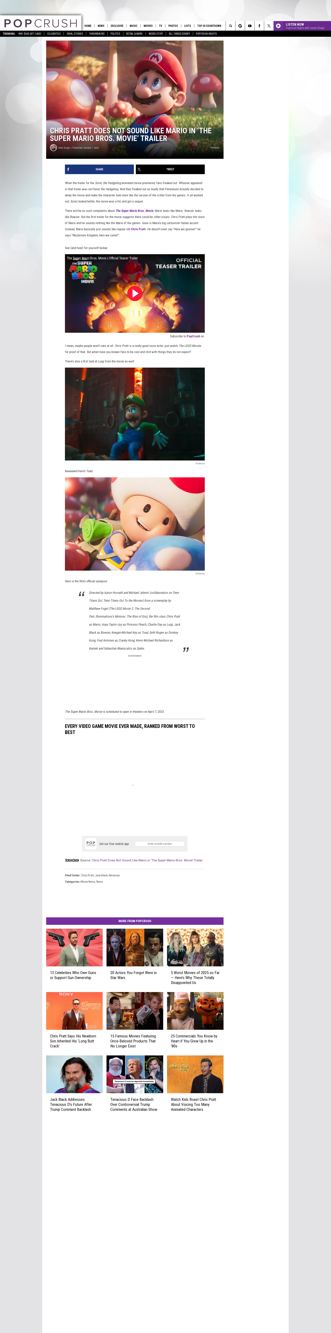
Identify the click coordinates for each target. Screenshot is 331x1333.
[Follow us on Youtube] (249, 26)
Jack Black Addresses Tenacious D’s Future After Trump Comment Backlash (71, 1104)
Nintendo (114, 875)
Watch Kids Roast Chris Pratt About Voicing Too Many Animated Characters (193, 1104)
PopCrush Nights (206, 33)
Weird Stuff (156, 33)
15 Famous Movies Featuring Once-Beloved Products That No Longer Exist (133, 1041)
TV (160, 25)
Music (133, 25)
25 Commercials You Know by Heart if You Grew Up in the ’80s (194, 1041)
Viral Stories (75, 33)
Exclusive (117, 25)
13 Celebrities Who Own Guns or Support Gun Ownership (73, 975)
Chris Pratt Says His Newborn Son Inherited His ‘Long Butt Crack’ (73, 1041)
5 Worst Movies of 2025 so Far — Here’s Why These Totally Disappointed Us (195, 977)
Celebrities (54, 33)
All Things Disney (179, 33)
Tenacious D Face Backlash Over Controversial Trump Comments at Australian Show (133, 1104)
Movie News (88, 881)
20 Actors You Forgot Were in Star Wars (133, 975)
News (101, 25)
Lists (187, 25)
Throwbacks (97, 33)
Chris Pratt (138, 229)
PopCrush (193, 336)
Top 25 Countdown (209, 25)
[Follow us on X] (269, 26)
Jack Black (101, 875)
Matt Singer (64, 147)
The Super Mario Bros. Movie (134, 211)
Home (87, 25)
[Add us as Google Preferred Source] (240, 26)
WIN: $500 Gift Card (29, 33)
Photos (173, 25)
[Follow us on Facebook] (259, 26)
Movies (148, 25)
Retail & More (134, 33)
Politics (115, 33)
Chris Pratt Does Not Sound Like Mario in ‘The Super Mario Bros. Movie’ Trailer (147, 860)
